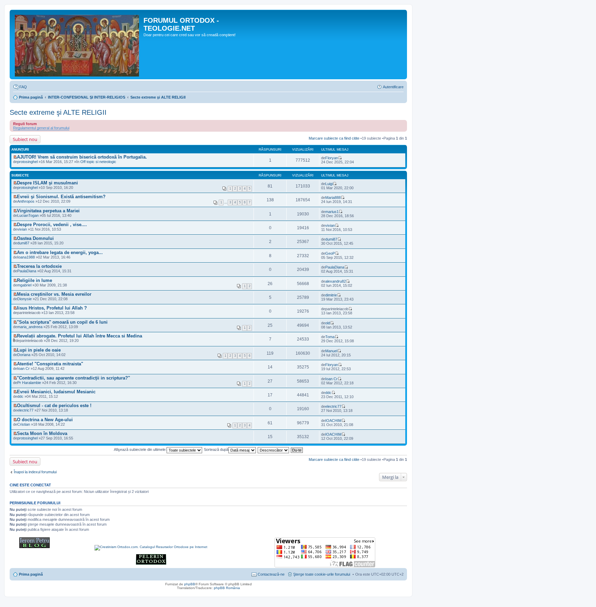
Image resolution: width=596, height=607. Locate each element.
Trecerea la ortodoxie (39, 266)
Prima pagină (31, 97)
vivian (330, 225)
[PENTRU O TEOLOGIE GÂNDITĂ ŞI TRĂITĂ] (34, 547)
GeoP (330, 253)
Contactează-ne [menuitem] (271, 574)
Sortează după (216, 449)
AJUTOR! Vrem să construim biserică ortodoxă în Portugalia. (82, 157)
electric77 (25, 410)
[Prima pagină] (77, 44)
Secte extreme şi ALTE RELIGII (158, 97)
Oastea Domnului (35, 238)
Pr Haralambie (29, 383)
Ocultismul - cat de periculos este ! (54, 405)
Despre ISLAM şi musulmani (47, 182)
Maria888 (333, 197)
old (327, 323)
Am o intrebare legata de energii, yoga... (60, 252)
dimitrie (331, 295)
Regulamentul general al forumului (41, 128)
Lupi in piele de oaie (39, 350)
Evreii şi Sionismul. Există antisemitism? (61, 196)
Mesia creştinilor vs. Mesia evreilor (54, 294)
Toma (330, 337)
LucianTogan (28, 215)
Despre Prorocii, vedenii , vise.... (52, 224)
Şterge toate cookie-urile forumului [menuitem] (321, 574)
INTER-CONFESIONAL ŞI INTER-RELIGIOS (86, 97)
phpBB (189, 584)
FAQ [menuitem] (23, 87)
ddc (328, 393)
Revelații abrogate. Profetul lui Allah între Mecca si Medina (79, 335)
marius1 (332, 212)
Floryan (331, 158)
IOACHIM (333, 420)
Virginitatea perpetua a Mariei (48, 210)
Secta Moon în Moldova (42, 433)
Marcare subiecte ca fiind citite (334, 138)
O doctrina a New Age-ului (45, 419)
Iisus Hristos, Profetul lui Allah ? (52, 308)
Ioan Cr (331, 379)
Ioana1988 (26, 257)
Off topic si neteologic (98, 162)
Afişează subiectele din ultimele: (140, 449)
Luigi (329, 184)
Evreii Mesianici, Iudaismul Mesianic (56, 391)
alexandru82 (335, 281)
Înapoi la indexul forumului (35, 472)
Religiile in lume (34, 280)
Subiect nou (25, 139)
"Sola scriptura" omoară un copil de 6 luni (62, 322)
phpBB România (227, 588)
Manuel (331, 351)
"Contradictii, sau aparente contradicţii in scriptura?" (73, 378)
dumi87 (331, 239)
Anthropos (25, 201)
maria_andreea (29, 327)
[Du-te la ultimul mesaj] (340, 158)
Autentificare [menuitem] (393, 87)
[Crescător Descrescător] (274, 449)
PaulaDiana (26, 271)
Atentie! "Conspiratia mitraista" (50, 363)
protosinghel (27, 162)
